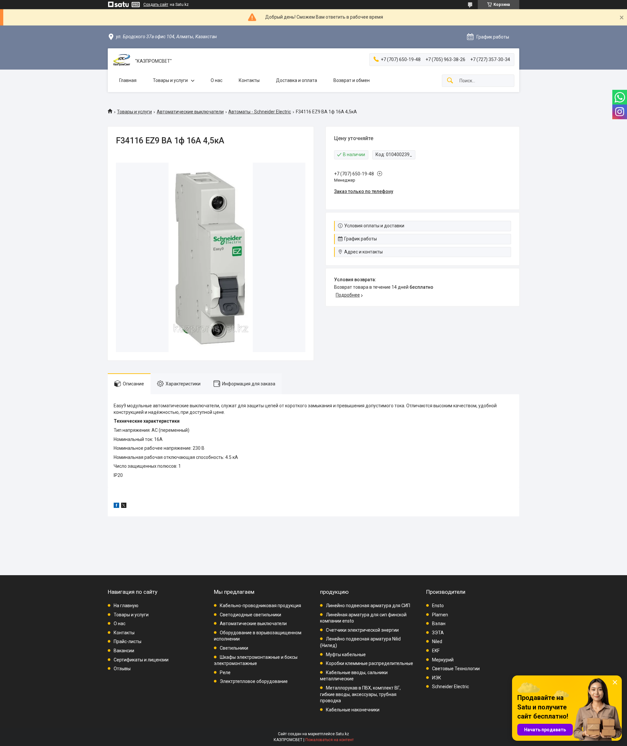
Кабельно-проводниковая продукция (260, 605)
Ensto (438, 605)
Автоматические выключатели (190, 111)
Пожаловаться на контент (329, 740)
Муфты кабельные (346, 654)
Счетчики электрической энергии (362, 630)
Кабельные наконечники (352, 709)
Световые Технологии (456, 668)
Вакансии (124, 650)
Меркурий (443, 659)
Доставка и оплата (296, 80)
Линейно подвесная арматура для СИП (368, 605)
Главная (128, 80)
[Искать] (450, 81)
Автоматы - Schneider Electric (259, 111)
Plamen (440, 614)
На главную (126, 605)
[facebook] (116, 506)
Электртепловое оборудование (254, 681)
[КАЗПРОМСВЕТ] (121, 61)
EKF (436, 650)
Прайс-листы (127, 641)
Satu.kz (342, 734)
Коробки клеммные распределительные (369, 663)
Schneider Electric (450, 686)
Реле (225, 672)
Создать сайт (155, 4)
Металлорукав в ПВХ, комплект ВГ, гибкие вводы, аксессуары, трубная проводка (360, 694)
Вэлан (438, 623)
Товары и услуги (170, 80)
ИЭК (436, 677)
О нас (216, 80)
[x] (123, 506)
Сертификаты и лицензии (141, 659)
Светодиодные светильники (250, 614)
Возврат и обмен (351, 80)
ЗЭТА (438, 632)
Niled (437, 641)
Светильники (234, 648)
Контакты (249, 80)
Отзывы (122, 668)
